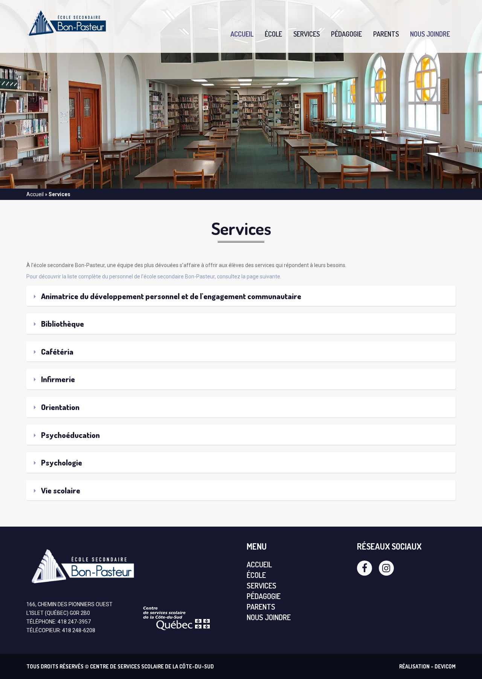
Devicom (445, 666)
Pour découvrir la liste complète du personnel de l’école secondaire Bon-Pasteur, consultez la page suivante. (153, 276)
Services (306, 34)
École (273, 34)
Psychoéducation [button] (70, 435)
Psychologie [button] (61, 462)
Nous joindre (430, 34)
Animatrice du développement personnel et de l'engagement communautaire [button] (170, 296)
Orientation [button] (59, 407)
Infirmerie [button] (57, 379)
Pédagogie (346, 34)
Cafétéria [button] (56, 351)
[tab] (241, 296)
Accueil (241, 34)
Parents (386, 34)
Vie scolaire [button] (60, 490)
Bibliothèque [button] (62, 323)
